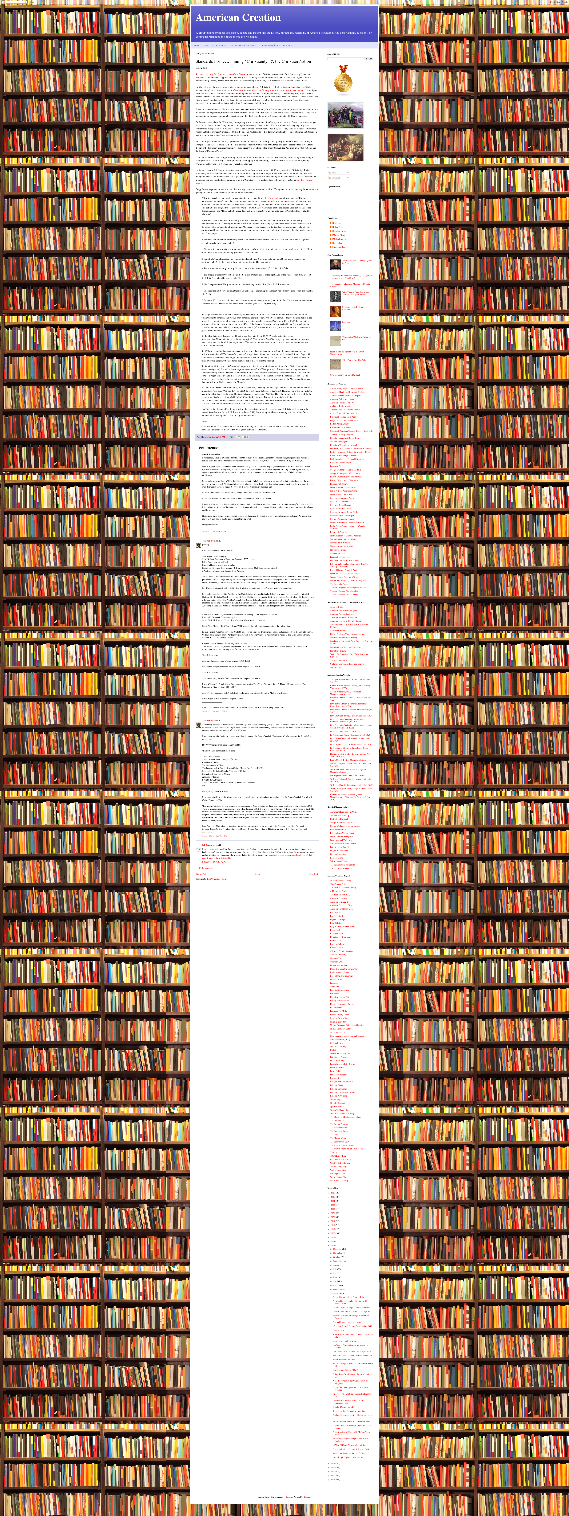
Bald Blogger (335, 912)
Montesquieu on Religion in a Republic (354, 308)
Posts (333, 172)
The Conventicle (337, 1120)
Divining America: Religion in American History (350, 452)
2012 (333, 1463)
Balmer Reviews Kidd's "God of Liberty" (350, 1297)
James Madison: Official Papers (343, 487)
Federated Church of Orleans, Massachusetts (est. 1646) (350, 699)
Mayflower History (338, 549)
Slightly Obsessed (337, 1102)
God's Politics (336, 986)
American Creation (238, 16)
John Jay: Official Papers (340, 505)
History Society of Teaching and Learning (347, 634)
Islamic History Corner (339, 1014)
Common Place (336, 958)
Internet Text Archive (339, 483)
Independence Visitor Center (342, 833)
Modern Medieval (337, 1032)
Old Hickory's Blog (338, 1046)
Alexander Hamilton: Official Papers (345, 395)
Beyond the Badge (337, 919)
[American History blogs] (343, 96)
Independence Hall (338, 829)
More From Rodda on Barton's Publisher (350, 1453)
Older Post (313, 873)
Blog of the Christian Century (342, 926)
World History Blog (338, 1177)
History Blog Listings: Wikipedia (344, 480)
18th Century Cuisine (339, 884)
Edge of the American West (341, 975)
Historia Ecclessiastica (339, 989)
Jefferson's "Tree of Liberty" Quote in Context (357, 262)
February (337, 1289)
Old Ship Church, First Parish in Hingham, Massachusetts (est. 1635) (348, 770)
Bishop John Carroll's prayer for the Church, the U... (353, 1375)
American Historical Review (342, 402)
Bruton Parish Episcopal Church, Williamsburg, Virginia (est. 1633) (350, 686)
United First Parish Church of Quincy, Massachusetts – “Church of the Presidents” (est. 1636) (350, 797)
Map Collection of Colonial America (345, 535)
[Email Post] (231, 437)
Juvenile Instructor (338, 1021)
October (337, 1257)
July (335, 1269)
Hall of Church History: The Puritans (345, 476)
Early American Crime (339, 972)
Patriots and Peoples (338, 1057)
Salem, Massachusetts (339, 861)
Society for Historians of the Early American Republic (349, 655)
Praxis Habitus (336, 1071)
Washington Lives (337, 1173)
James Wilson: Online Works (342, 494)
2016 (333, 1233)
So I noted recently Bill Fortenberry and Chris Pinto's (220, 74)
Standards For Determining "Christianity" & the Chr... (353, 1335)
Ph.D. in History (337, 1060)
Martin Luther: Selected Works (343, 539)
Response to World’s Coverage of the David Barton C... (351, 1317)
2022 (333, 1208)
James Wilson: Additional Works (344, 490)
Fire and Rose (336, 979)
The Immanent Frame (339, 1131)
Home (196, 45)
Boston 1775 (335, 940)
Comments (336, 177)
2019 (333, 1221)
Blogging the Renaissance (340, 937)
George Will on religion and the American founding (350, 1388)
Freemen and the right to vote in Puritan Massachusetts (347, 353)
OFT (220, 223)
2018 (333, 1225)
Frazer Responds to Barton (344, 1359)
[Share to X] (241, 437)
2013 (333, 1245)
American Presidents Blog (341, 905)
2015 (333, 1237)
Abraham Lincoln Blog (340, 894)
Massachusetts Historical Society (343, 637)
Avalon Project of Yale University (344, 413)
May (335, 1277)
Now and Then (336, 1042)
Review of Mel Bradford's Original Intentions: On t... (352, 1395)
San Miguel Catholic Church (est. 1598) (347, 775)
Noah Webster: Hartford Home (343, 843)
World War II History (339, 1180)
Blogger (307, 1496)
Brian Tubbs (338, 227)
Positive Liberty (337, 1067)
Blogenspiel (335, 930)
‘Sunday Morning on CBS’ (344, 1406)
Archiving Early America (340, 406)
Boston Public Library (339, 423)
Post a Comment (206, 867)
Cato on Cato (338, 1330)
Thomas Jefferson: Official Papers (344, 594)
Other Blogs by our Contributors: (277, 45)
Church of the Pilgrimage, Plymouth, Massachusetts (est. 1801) (345, 693)
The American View (338, 660)
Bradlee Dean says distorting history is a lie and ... (353, 1416)
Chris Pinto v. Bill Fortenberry (345, 1340)
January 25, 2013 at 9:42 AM (214, 531)
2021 (333, 1213)
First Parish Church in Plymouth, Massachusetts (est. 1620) (350, 739)
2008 (333, 1479)
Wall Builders (336, 667)
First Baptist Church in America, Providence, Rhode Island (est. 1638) (349, 705)
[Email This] (236, 437)
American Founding (338, 898)
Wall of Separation (338, 1169)
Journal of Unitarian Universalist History (347, 522)
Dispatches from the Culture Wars (344, 968)
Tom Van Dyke (209, 540)
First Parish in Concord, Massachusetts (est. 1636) (351, 744)
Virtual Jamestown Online (341, 868)
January (336, 1293)
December (337, 1248)
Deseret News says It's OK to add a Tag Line (351, 1311)
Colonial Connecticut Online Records (345, 438)
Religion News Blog (338, 1095)
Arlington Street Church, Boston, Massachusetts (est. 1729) (350, 680)
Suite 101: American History (342, 1113)
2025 (333, 1196)
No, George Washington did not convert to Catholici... (350, 1346)
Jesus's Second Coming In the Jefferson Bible (351, 1421)
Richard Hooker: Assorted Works (344, 569)
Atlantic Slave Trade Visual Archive (345, 409)
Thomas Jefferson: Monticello (342, 864)
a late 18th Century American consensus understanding (277, 90)
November (338, 1252)
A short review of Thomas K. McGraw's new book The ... (351, 1433)
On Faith (334, 1049)
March (336, 1285)
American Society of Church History (345, 621)
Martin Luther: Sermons (340, 542)
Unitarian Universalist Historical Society (347, 663)
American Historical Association (343, 617)
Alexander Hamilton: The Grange (344, 811)
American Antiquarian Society (343, 614)
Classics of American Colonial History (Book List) (351, 430)
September (338, 1261)
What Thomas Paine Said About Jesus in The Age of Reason (355, 293)
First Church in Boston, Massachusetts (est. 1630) (351, 715)
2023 (333, 1204)
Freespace (334, 982)
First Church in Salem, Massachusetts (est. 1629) (350, 734)
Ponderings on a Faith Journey (343, 1064)
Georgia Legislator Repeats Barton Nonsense (351, 1307)
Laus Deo (346, 321)
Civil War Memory (338, 954)
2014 (333, 1241)
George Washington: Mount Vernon (345, 825)
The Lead (334, 1134)
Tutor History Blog (338, 1155)
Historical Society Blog (340, 997)
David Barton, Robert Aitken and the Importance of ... (348, 1401)
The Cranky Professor (339, 1124)
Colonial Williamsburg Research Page (346, 445)
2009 (333, 1475)
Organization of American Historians (345, 647)
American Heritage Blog (340, 901)
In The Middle (336, 1007)
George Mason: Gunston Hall (342, 822)
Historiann (334, 993)
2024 (333, 1200)
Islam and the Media (338, 1011)
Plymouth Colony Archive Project (344, 560)
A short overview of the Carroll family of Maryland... (350, 1382)
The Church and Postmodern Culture (345, 1116)
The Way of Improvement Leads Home (346, 1148)
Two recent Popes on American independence (352, 1351)
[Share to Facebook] (244, 437)
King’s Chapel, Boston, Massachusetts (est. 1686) (350, 759)
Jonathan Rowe (339, 231)
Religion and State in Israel (341, 1081)
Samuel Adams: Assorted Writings (344, 576)
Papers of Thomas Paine (340, 556)
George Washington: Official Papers (345, 473)
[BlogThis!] (239, 437)
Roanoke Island (336, 857)
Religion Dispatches (338, 1088)
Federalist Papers (337, 466)
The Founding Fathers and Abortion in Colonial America (350, 285)
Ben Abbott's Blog (338, 915)
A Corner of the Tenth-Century (343, 887)
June (335, 1273)
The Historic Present (338, 1127)
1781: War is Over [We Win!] (354, 360)
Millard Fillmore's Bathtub (341, 1028)
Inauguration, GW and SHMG (345, 1370)
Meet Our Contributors (215, 45)
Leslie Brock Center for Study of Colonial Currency (347, 527)
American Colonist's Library (342, 399)
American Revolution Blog (341, 908)
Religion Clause (336, 1085)
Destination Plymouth (339, 818)
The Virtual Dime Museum (341, 1145)
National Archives (337, 553)
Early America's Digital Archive (343, 455)
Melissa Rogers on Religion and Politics (346, 1025)
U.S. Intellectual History (340, 1159)
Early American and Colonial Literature (347, 459)
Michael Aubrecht (340, 239)
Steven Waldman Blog (339, 1110)
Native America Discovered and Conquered (348, 1035)
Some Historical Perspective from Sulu (349, 1411)
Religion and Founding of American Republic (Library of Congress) (349, 565)
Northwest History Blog (340, 1039)
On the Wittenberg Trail (340, 1053)
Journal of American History (342, 519)
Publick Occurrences (338, 1074)
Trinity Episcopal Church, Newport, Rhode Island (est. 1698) (351, 789)
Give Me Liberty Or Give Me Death (345, 374)
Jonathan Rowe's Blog (339, 1018)
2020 (333, 1217)
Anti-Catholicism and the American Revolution (352, 1355)
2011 (333, 1467)
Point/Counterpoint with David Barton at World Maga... (353, 1364)
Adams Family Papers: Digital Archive (346, 388)
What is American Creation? (244, 45)
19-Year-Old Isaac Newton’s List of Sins (349, 1445)
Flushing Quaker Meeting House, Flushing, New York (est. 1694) (350, 755)
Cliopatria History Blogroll (341, 434)
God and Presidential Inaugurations (347, 1322)
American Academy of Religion (343, 610)
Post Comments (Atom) (217, 878)
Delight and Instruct (338, 965)
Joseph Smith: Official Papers (342, 515)
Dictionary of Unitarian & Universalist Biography (351, 448)
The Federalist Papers (339, 584)
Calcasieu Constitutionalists (341, 951)
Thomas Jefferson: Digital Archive (344, 591)
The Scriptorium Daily (339, 1141)
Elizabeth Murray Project (340, 462)
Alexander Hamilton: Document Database (347, 392)
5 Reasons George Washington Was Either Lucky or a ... (350, 1439)
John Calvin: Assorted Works (342, 497)
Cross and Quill (336, 961)
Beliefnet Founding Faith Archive (344, 416)
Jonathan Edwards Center (340, 508)
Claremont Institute (338, 630)
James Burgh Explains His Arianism (348, 1457)
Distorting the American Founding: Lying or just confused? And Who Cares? (352, 277)
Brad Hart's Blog (337, 944)
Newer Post (201, 873)
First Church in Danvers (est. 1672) (345, 731)
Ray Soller (337, 243)
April (335, 1281)
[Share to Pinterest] (247, 437)
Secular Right (336, 1099)
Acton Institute (336, 606)
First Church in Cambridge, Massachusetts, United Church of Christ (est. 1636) (351, 726)
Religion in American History (342, 1092)
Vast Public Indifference (340, 1162)
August (336, 1265)
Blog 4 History (336, 922)
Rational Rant (336, 1078)
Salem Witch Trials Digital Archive (345, 573)
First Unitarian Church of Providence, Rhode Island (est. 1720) (349, 749)
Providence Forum (338, 650)
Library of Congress (338, 532)
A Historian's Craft (338, 891)
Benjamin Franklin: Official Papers (344, 420)
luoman (289, 1496)
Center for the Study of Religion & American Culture (349, 625)
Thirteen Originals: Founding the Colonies (348, 587)
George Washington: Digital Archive (345, 469)
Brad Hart (337, 223)
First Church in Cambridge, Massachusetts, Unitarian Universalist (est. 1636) (348, 720)
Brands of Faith (336, 947)
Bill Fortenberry (209, 845)
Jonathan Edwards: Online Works (344, 512)
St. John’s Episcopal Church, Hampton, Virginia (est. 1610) (350, 780)
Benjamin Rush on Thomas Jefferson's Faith (351, 1449)
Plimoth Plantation (338, 854)
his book (239, 90)
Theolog (333, 1152)
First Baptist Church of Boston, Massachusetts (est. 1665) (351, 711)
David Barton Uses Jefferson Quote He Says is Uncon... (352, 1426)
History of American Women (342, 1004)
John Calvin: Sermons (339, 501)
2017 (333, 1229)
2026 (333, 1192)
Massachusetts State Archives (342, 546)
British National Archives (340, 427)
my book (274, 197)
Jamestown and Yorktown (341, 840)
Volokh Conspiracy (338, 1166)
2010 (333, 1471)
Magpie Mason (339, 235)
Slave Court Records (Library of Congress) (348, 580)
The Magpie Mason (338, 1138)
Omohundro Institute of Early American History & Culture (351, 642)
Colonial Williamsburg (339, 815)
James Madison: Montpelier (341, 836)
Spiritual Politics (337, 1106)
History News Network (339, 1000)
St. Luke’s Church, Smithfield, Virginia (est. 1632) (351, 785)
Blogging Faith (336, 933)
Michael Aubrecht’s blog (340, 880)
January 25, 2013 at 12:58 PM (214, 711)
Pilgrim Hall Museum (339, 850)
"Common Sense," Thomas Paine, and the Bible (353, 1326)
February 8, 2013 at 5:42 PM (214, 861)
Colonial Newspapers (339, 441)
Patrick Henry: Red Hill (340, 847)
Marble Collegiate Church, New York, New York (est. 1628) (350, 764)
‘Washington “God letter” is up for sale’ (356, 338)
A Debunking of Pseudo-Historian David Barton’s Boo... (350, 1302)
